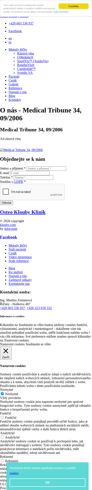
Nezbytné (11, 394)
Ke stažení (16, 272)
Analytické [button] (7, 433)
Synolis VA (25, 72)
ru (10, 42)
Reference (15, 88)
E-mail (4, 173)
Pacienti (14, 76)
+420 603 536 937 (21, 23)
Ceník (13, 80)
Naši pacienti (17, 249)
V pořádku (73, 6)
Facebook (15, 31)
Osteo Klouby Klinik (23, 212)
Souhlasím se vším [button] (38, 344)
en (10, 38)
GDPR (18, 182)
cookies (14, 473)
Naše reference (19, 261)
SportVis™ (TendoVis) (32, 61)
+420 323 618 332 (39, 308)
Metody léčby (18, 49)
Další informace (61, 11)
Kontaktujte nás (19, 283)
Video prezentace (20, 257)
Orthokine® (25, 57)
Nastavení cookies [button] (12, 344)
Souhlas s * (13, 182)
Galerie (13, 84)
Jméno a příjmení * (13, 168)
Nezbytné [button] (6, 389)
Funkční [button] (5, 413)
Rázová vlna (25, 53)
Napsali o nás (18, 92)
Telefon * (6, 177)
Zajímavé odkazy (20, 280)
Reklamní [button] (6, 456)
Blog (12, 96)
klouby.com (8, 225)
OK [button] (47, 482)
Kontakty (15, 100)
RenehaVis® (25, 65)
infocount (10, 229)
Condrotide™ (26, 69)
